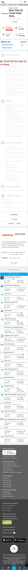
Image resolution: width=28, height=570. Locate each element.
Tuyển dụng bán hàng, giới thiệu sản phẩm (12, 466)
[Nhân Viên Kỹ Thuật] (2, 378)
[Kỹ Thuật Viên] (2, 403)
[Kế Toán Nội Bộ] (2, 311)
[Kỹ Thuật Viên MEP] (2, 386)
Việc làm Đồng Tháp (7, 486)
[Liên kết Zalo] (14, 532)
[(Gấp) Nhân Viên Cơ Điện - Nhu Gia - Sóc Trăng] (2, 394)
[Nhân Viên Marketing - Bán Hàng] (2, 277)
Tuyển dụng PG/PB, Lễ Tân (8, 470)
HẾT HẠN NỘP (9, 30)
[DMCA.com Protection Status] (7, 522)
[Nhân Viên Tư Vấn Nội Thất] (2, 302)
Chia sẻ (11, 223)
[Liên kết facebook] (13, 530)
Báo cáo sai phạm (14, 269)
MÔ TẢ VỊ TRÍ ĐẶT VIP (7, 494)
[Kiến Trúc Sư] (2, 361)
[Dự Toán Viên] (2, 294)
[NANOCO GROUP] (4, 13)
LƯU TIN (15, 21)
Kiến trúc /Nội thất (6, 47)
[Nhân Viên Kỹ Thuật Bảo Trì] (2, 369)
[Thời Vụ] (2, 428)
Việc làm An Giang (7, 482)
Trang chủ (4, 5)
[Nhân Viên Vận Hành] (2, 344)
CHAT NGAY (15, 214)
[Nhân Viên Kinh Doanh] (2, 411)
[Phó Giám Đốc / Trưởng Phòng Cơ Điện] (2, 328)
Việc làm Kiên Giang (7, 484)
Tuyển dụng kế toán (7, 468)
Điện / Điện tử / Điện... (7, 44)
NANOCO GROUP (13, 5)
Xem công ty (14, 263)
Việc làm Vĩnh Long (7, 480)
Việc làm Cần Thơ (6, 478)
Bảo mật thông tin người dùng (10, 518)
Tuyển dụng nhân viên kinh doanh (10, 464)
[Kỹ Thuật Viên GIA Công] (2, 319)
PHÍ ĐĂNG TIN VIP (7, 492)
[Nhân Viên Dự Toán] (2, 353)
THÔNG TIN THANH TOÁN (8, 496)
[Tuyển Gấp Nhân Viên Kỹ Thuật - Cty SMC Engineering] (2, 419)
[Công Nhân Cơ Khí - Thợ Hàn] (2, 336)
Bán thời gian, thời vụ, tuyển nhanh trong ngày (12, 472)
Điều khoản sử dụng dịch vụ (9, 516)
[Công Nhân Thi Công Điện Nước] (2, 286)
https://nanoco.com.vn (15, 258)
